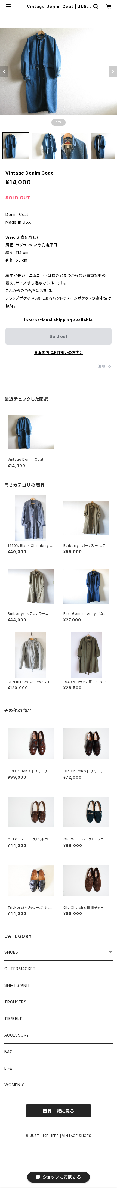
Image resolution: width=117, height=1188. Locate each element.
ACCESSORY (16, 1035)
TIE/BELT (13, 1018)
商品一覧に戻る (58, 1111)
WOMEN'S (14, 1084)
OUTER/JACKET (20, 968)
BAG (8, 1051)
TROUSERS (15, 1002)
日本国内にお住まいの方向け (58, 352)
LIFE (8, 1068)
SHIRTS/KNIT (17, 985)
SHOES (11, 952)
